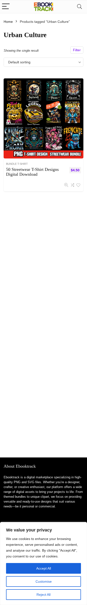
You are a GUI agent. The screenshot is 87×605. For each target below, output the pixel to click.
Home (8, 22)
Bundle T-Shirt (17, 163)
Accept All (43, 568)
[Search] (79, 6)
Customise (44, 581)
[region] (43, 563)
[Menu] (6, 6)
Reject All (43, 595)
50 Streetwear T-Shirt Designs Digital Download (32, 172)
